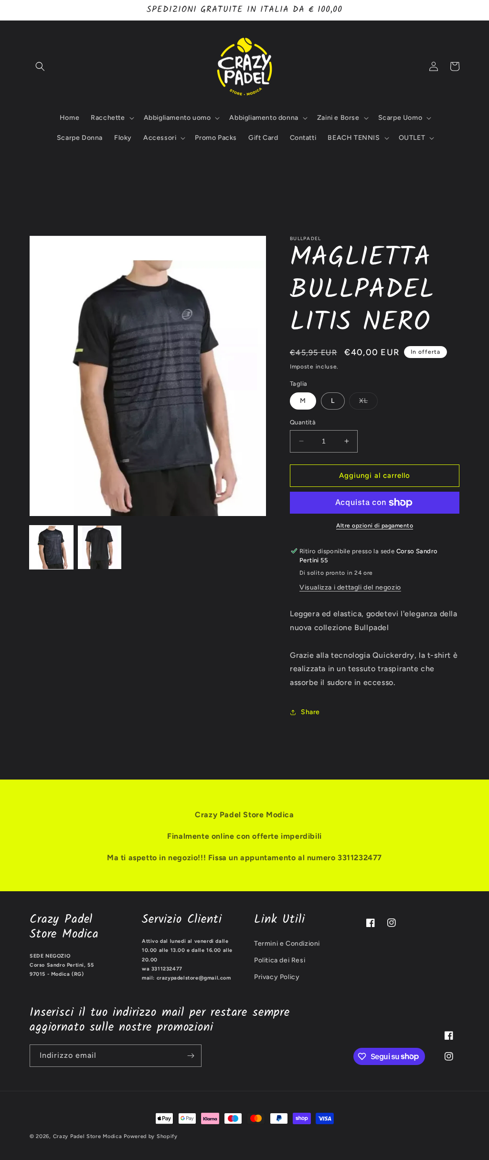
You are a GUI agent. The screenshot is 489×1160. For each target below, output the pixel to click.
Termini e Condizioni (287, 943)
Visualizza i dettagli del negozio (350, 587)
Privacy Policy (276, 977)
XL (368, 403)
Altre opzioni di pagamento (374, 525)
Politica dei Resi (279, 960)
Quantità (303, 422)
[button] (40, 66)
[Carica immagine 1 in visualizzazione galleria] (51, 547)
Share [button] (310, 712)
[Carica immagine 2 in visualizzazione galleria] (99, 547)
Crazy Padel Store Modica (87, 1136)
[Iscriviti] (190, 1055)
